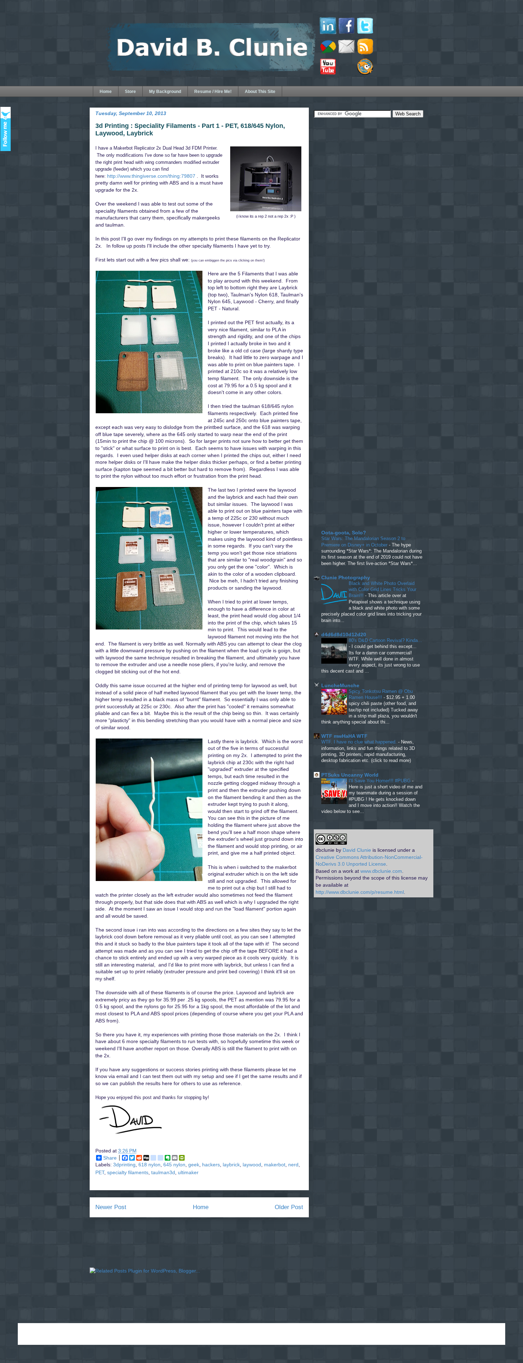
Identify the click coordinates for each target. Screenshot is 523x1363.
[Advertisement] (367, 175)
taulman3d (163, 1172)
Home (106, 91)
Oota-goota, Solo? (343, 532)
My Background (165, 91)
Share (110, 1158)
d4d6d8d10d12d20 (343, 634)
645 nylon (174, 1164)
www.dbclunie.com (381, 871)
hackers (211, 1164)
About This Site (260, 91)
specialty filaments (127, 1172)
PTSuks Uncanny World (350, 775)
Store (130, 91)
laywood (252, 1164)
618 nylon (149, 1164)
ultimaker (188, 1172)
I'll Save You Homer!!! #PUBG (380, 780)
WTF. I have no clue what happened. (359, 742)
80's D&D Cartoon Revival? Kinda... (385, 640)
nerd (293, 1164)
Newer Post (110, 1207)
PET (99, 1172)
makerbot (274, 1164)
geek (193, 1164)
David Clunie (357, 850)
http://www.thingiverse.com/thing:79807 (151, 176)
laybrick (231, 1164)
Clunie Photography (345, 577)
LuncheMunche (340, 685)
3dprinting (124, 1164)
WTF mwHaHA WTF (344, 736)
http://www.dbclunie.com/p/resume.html (360, 892)
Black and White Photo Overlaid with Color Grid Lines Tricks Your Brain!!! (382, 589)
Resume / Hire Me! (213, 91)
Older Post (289, 1207)
